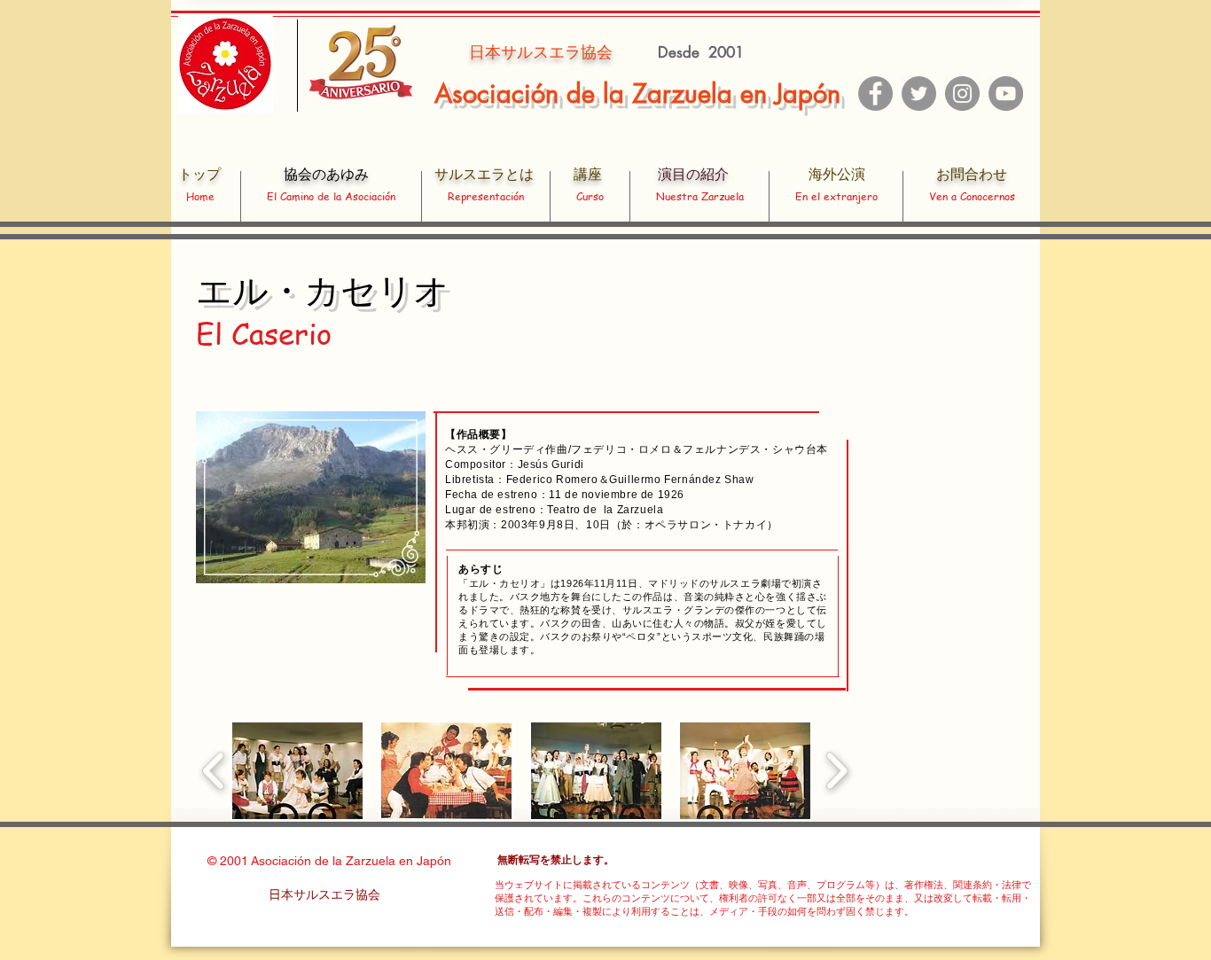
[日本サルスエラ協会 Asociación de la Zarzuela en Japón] (1005, 93)
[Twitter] (919, 93)
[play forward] (836, 770)
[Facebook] (875, 93)
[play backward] (214, 770)
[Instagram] (962, 93)
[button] (297, 771)
